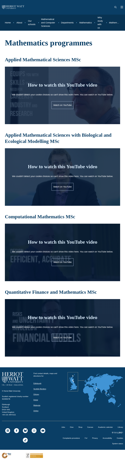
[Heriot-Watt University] (13, 7)
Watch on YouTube (62, 113)
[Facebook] (16, 439)
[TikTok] (25, 448)
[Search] (115, 7)
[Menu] (121, 7)
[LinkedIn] (7, 439)
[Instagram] (33, 439)
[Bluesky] (25, 439)
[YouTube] (42, 439)
